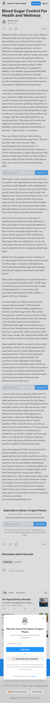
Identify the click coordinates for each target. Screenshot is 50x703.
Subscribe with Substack (27, 659)
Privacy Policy (26, 669)
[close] (43, 618)
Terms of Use (38, 664)
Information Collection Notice (32, 667)
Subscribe (25, 649)
